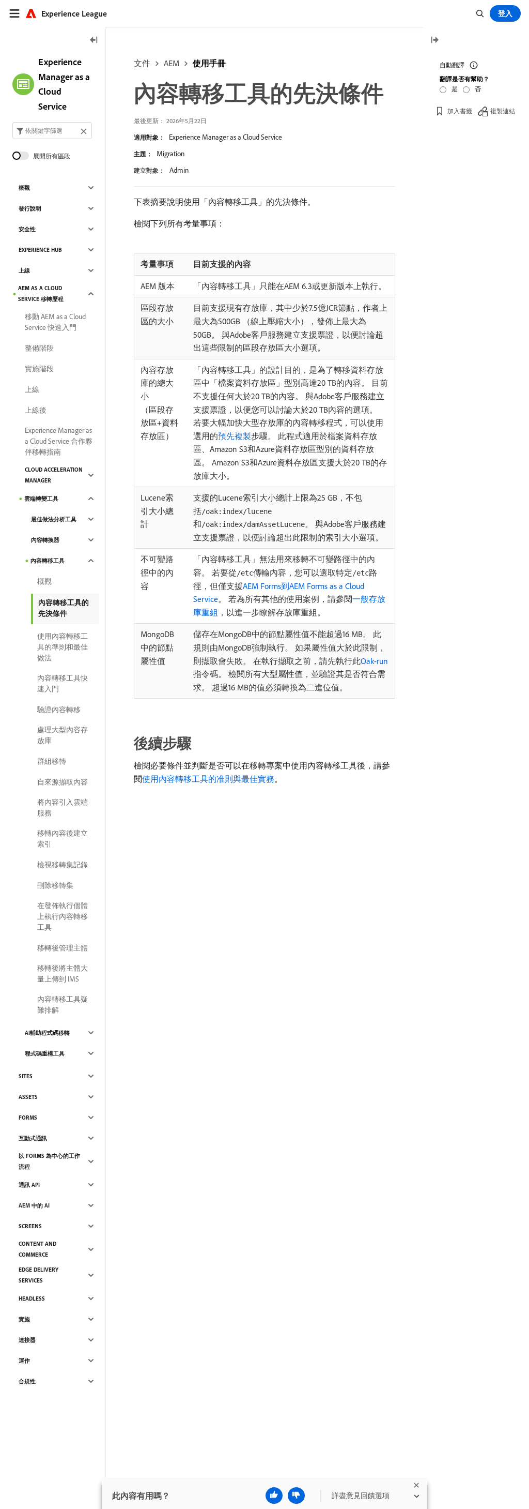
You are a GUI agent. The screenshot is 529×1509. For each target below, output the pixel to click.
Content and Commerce (37, 1249)
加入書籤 (459, 111)
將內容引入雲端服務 (62, 807)
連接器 (27, 1340)
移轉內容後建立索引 (62, 838)
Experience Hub (40, 249)
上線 (24, 270)
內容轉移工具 (47, 560)
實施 (24, 1319)
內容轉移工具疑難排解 (62, 1004)
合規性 (27, 1381)
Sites (26, 1076)
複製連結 (502, 111)
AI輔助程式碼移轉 (47, 1032)
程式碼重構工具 (45, 1053)
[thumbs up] (274, 1495)
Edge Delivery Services (38, 1275)
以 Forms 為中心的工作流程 (49, 1161)
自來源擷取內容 (62, 782)
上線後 (35, 410)
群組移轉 (51, 761)
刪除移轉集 (55, 885)
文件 (142, 63)
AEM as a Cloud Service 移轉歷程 (41, 293)
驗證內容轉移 (59, 709)
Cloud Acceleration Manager (54, 475)
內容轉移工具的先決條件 (63, 608)
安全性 (27, 229)
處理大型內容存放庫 (62, 735)
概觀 (24, 187)
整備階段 (39, 348)
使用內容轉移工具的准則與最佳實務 (208, 779)
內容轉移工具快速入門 (62, 683)
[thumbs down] (296, 1495)
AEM (171, 63)
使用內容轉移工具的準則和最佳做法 (62, 646)
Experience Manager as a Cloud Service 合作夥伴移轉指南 (58, 441)
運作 (24, 1360)
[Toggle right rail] (434, 41)
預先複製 (234, 436)
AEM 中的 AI (34, 1205)
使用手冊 (209, 63)
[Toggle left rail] (94, 41)
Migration (170, 153)
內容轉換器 (45, 540)
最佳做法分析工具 (53, 519)
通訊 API (29, 1184)
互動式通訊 (33, 1138)
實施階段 (39, 368)
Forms (28, 1117)
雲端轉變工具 (41, 498)
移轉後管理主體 (62, 948)
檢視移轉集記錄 (62, 864)
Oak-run (374, 661)
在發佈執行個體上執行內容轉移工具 (62, 916)
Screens (30, 1226)
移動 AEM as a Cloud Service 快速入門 (55, 322)
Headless (32, 1298)
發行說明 (30, 208)
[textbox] (52, 130)
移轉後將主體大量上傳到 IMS (62, 973)
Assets (28, 1096)
